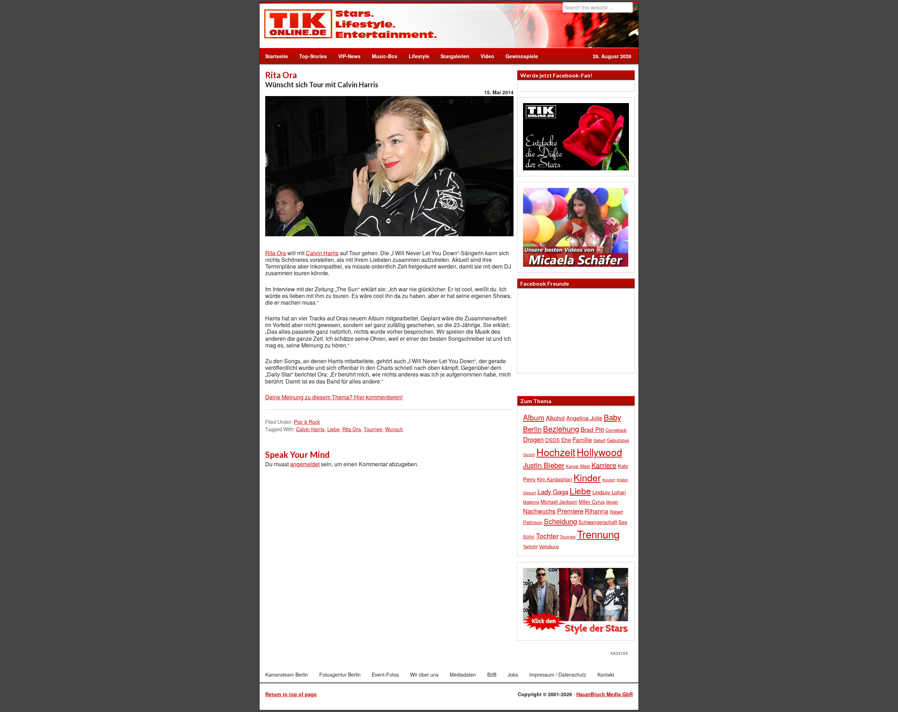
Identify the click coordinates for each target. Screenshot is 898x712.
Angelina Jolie (584, 418)
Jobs (513, 674)
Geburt (599, 440)
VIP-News (349, 56)
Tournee (373, 429)
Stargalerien (455, 56)
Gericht (529, 454)
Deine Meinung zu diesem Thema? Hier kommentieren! (334, 397)
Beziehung (561, 428)
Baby (612, 417)
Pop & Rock (307, 421)
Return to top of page (291, 694)
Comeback (615, 430)
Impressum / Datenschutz (557, 674)
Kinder (587, 477)
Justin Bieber (543, 465)
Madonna (531, 502)
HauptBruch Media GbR (604, 694)
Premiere (570, 510)
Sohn (529, 536)
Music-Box (381, 56)
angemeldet (305, 464)
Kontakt (605, 674)
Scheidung (560, 521)
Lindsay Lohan (609, 492)
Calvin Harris (322, 253)
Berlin (532, 428)
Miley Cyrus (592, 501)
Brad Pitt (592, 429)
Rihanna (596, 511)
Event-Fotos (385, 674)
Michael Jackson (559, 501)
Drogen (533, 439)
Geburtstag (618, 440)
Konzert (608, 479)
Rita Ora (275, 253)
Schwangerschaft (597, 521)
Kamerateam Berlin (286, 674)
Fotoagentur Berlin (340, 674)
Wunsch (394, 429)
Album (533, 417)
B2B (491, 674)
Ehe (566, 439)
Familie (582, 439)
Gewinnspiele (521, 56)
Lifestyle (416, 56)
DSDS (552, 439)
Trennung (598, 534)
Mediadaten (463, 674)
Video (484, 56)
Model (612, 502)
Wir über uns (424, 674)
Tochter (547, 536)
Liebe (333, 429)
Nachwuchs (539, 511)
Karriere (603, 465)
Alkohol (555, 418)
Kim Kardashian (554, 479)
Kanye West (578, 466)
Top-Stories (313, 56)
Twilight (530, 546)
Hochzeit (555, 452)
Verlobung (549, 546)
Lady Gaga (552, 491)
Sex (622, 521)
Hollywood (599, 452)
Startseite (276, 56)
